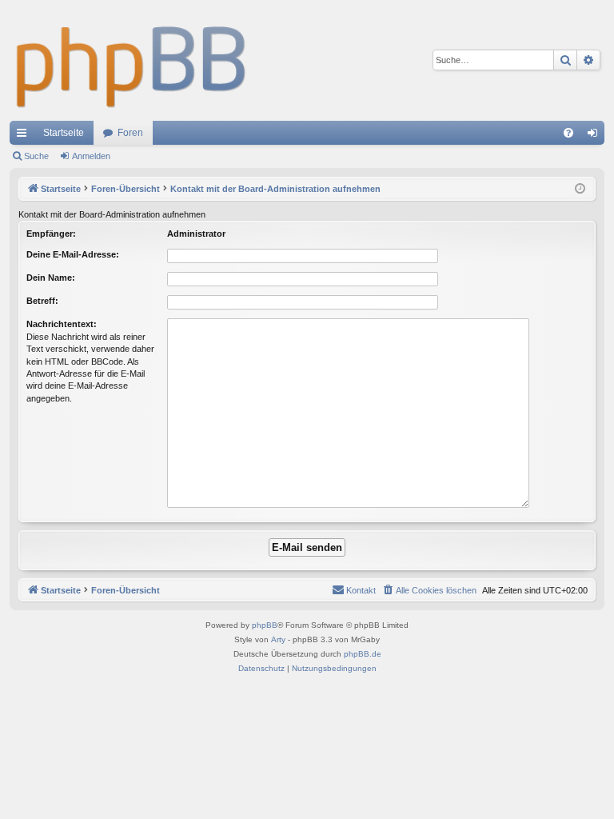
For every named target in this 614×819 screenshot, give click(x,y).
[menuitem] (568, 133)
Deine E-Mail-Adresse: (72, 254)
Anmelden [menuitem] (595, 136)
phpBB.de (362, 653)
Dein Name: (50, 277)
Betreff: (42, 301)
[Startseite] (131, 60)
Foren (130, 132)
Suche (36, 156)
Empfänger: (51, 233)
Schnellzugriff (25, 136)
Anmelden (91, 156)
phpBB (264, 625)
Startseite (63, 132)
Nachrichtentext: (61, 324)
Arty (278, 639)
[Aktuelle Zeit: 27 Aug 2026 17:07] (580, 189)
